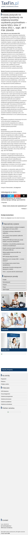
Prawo (4, 287)
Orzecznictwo (9, 187)
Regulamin (3, 378)
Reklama (3, 381)
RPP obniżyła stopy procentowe (10, 256)
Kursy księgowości (5, 393)
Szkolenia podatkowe (6, 401)
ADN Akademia (4, 391)
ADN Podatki (6, 289)
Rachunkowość (6, 282)
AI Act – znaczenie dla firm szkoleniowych (13, 271)
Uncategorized (17, 187)
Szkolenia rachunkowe (6, 404)
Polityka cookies (5, 384)
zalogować (9, 218)
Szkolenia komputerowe (7, 396)
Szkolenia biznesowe (6, 399)
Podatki (4, 279)
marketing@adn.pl (6, 525)
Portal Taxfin (4, 533)
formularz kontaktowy (7, 527)
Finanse (5, 284)
